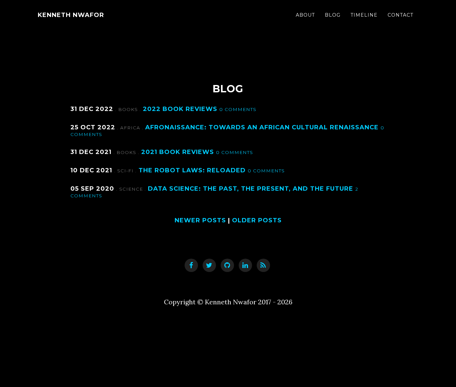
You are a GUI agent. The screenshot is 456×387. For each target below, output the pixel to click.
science (132, 189)
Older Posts (257, 220)
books (129, 109)
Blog (332, 15)
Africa (131, 127)
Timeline (364, 15)
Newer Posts (200, 220)
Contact (400, 15)
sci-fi (126, 170)
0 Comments (237, 109)
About (305, 15)
